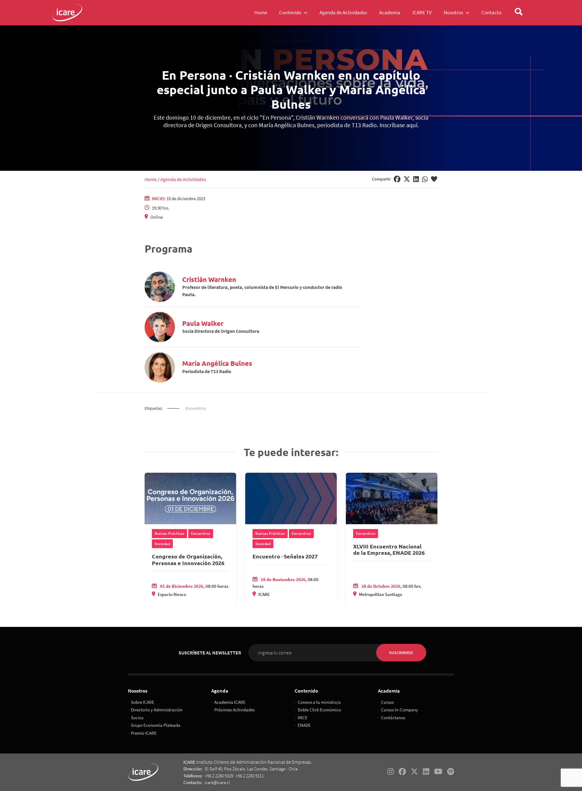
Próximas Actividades (234, 710)
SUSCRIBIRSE (401, 652)
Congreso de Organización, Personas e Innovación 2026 (188, 559)
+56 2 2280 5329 (219, 776)
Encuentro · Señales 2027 (285, 556)
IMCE (302, 717)
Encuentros (196, 408)
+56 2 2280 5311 (250, 776)
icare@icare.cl (217, 782)
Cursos (387, 702)
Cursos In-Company (399, 710)
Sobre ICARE (142, 702)
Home (151, 179)
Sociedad (162, 543)
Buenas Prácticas (169, 533)
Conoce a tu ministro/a (319, 702)
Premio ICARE (144, 733)
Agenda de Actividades (183, 179)
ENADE (304, 725)
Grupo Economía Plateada (155, 725)
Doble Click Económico (319, 710)
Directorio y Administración (156, 710)
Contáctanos (393, 717)
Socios (137, 717)
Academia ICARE (230, 702)
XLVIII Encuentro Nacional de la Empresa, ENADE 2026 (389, 549)
